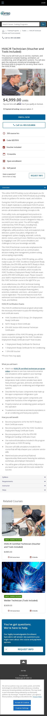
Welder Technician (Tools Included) (21, 600)
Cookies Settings (22, 708)
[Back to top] (23, 670)
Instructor (6, 486)
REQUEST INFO (37, 175)
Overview (6, 187)
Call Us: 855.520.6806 (11, 38)
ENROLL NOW (24, 117)
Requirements (7, 481)
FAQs (4, 490)
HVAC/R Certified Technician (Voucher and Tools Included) (22, 545)
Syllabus (5, 477)
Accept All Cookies (22, 702)
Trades (24, 31)
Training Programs (13, 31)
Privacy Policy (37, 697)
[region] (22, 697)
